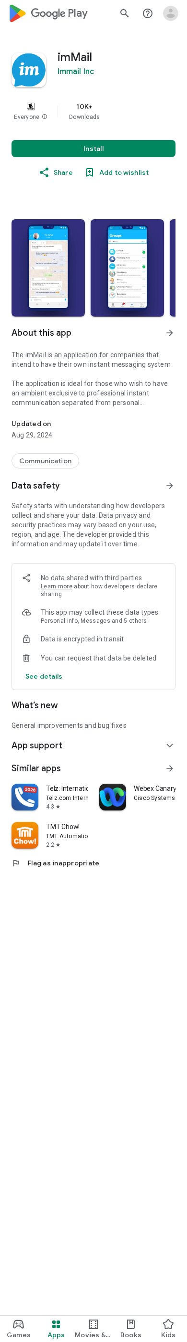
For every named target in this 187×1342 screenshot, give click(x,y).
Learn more (56, 586)
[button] (44, 117)
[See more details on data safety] (44, 676)
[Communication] (45, 461)
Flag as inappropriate (55, 863)
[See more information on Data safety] (169, 485)
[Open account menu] (170, 13)
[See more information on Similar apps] (169, 768)
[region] (93, 111)
